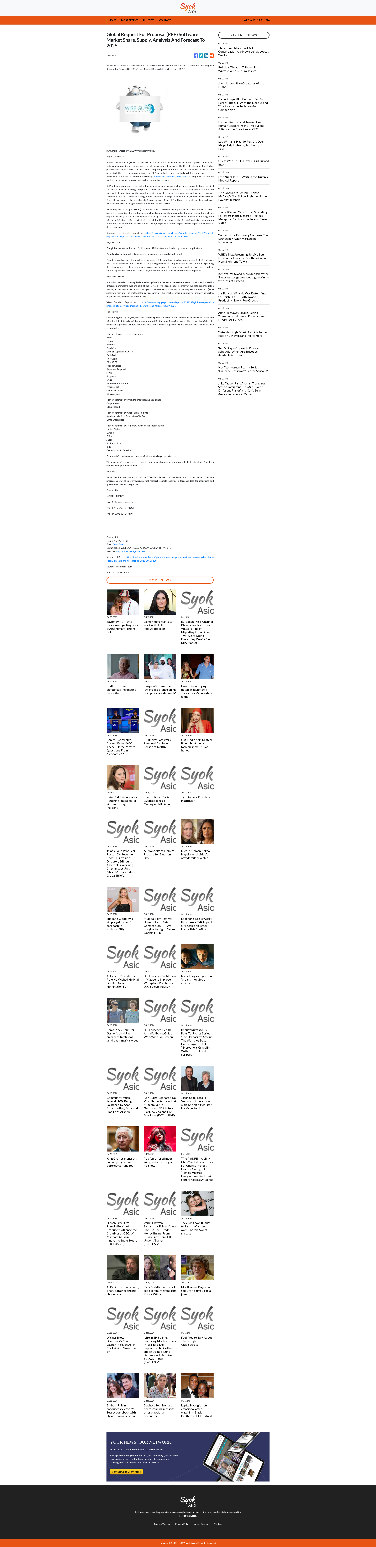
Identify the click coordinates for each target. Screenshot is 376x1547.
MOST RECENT (129, 20)
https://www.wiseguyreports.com (133, 551)
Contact (218, 1524)
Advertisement (201, 1524)
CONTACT (165, 20)
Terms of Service (162, 1524)
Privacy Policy (182, 1524)
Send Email (118, 544)
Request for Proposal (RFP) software (172, 176)
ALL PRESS (148, 20)
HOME (112, 20)
